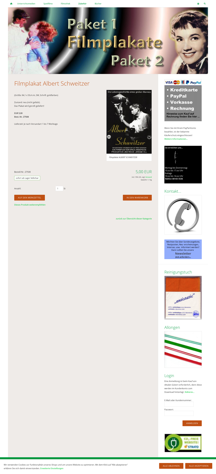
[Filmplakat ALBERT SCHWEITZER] (129, 122)
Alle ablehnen (171, 466)
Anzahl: (17, 188)
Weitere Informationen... (176, 139)
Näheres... (189, 392)
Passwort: (169, 409)
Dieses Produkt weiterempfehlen (30, 204)
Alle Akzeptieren (198, 466)
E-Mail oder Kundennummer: (178, 400)
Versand (148, 177)
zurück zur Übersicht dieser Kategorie (134, 218)
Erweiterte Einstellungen (51, 468)
